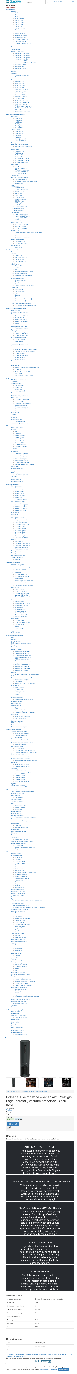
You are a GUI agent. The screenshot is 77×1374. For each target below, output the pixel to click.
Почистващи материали (18, 831)
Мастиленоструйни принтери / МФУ (22, 743)
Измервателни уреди (21, 827)
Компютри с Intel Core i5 (22, 55)
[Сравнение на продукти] (73, 1)
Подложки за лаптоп (21, 39)
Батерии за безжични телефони (25, 847)
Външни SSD (15, 587)
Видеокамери (15, 310)
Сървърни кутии (20, 711)
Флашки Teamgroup (21, 617)
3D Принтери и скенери (18, 785)
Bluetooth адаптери (17, 468)
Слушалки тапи (20, 411)
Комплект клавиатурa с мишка (24, 464)
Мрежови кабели (16, 1032)
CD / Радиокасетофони (18, 380)
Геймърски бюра (16, 551)
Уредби (13, 414)
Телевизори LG (19, 318)
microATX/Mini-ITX (20, 141)
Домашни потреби (17, 961)
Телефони (14, 287)
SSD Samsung (19, 197)
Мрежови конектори (21, 1034)
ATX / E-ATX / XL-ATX (21, 224)
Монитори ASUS (20, 85)
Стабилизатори (16, 811)
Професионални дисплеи (19, 326)
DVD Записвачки (20, 241)
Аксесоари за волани (21, 549)
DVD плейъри (19, 341)
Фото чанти (18, 373)
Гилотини (14, 835)
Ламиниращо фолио (21, 839)
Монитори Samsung (21, 97)
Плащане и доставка (12, 1354)
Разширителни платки (18, 143)
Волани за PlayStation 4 (22, 545)
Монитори (14, 80)
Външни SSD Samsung (22, 593)
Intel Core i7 (18, 120)
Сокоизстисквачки (20, 882)
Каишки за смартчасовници (23, 275)
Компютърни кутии (17, 223)
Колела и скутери (20, 937)
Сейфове (14, 1005)
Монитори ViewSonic (21, 89)
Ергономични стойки (21, 348)
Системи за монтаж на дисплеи (25, 351)
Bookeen (17, 268)
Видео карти (15, 149)
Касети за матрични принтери (24, 756)
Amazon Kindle (19, 266)
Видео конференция (21, 475)
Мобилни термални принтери (20, 759)
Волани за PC (19, 541)
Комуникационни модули (19, 727)
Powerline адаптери (17, 721)
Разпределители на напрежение (25, 683)
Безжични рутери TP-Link (23, 657)
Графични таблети (17, 481)
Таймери (14, 959)
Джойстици (14, 514)
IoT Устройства (15, 641)
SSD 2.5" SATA (19, 188)
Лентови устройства (17, 564)
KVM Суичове (15, 1012)
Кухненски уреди (16, 855)
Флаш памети (15, 600)
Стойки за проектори (21, 335)
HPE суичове (19, 689)
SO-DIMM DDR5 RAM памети (24, 172)
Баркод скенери (16, 819)
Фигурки (17, 559)
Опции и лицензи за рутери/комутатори (27, 674)
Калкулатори (15, 829)
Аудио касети (15, 631)
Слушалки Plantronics (21, 538)
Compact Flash (19, 620)
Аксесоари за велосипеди (19, 995)
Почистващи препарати (18, 1001)
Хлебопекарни (19, 887)
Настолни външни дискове (23, 584)
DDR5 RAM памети (21, 168)
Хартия (13, 783)
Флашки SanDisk (20, 613)
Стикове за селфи (20, 280)
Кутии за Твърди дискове (22, 582)
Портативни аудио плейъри (19, 396)
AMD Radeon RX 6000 (22, 159)
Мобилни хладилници (18, 891)
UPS (12, 804)
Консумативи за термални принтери (26, 760)
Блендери (18, 859)
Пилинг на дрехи (20, 920)
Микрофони (15, 412)
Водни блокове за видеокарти (24, 146)
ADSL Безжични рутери (22, 659)
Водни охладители (21, 179)
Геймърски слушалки (21, 407)
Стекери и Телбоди (17, 801)
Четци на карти (19, 628)
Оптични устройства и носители (21, 566)
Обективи (18, 369)
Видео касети (15, 633)
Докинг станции (20, 34)
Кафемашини (19, 869)
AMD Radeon (19, 153)
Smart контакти (19, 797)
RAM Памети (15, 164)
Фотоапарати (15, 365)
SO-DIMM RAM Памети (22, 174)
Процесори (14, 116)
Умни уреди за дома (17, 903)
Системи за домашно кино (19, 344)
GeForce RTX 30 (20, 157)
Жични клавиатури (21, 459)
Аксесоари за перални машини (21, 974)
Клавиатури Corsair (21, 457)
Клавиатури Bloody (21, 455)
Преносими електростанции (20, 899)
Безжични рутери (16, 649)
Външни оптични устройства (24, 568)
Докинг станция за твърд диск (24, 580)
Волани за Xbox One (21, 547)
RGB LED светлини (21, 228)
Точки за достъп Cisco (22, 666)
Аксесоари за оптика (21, 945)
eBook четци (15, 264)
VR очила (14, 476)
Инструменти (15, 823)
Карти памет (15, 618)
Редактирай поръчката (13, 1356)
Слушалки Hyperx (20, 532)
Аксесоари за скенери (22, 781)
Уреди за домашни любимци (20, 905)
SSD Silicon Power (20, 199)
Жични (17, 431)
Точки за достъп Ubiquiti (22, 665)
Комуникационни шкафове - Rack (21, 678)
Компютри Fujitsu (20, 65)
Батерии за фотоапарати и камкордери (27, 367)
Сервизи (21, 1354)
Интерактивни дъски (17, 815)
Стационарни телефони (18, 843)
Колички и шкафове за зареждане (21, 252)
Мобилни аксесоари (17, 278)
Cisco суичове (19, 687)
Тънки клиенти (15, 49)
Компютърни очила (17, 428)
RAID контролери (20, 709)
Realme (17, 297)
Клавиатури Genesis (21, 508)
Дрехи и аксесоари (17, 557)
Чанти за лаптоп (20, 45)
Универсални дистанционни (20, 312)
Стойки (13, 346)
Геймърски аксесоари (18, 555)
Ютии (16, 932)
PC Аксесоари (15, 245)
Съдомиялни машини (21, 884)
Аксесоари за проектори (22, 332)
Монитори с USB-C (21, 104)
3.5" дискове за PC (21, 574)
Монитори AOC (20, 83)
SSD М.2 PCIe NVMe (21, 190)
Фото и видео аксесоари (22, 371)
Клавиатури (14, 451)
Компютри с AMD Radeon (23, 61)
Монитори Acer (19, 81)
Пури (16, 957)
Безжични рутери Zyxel (22, 653)
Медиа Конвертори (17, 647)
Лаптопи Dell (19, 24)
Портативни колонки (17, 393)
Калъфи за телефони (21, 301)
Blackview (18, 295)
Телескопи (18, 950)
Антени (17, 323)
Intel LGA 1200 (19, 133)
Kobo (16, 270)
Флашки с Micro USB (21, 605)
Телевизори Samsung (21, 316)
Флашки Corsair (20, 609)
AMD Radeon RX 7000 (22, 160)
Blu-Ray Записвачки (21, 243)
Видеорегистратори (21, 989)
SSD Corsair (18, 195)
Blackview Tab (19, 259)
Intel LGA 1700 (19, 131)
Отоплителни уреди (17, 895)
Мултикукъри (19, 880)
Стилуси (17, 282)
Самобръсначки (20, 926)
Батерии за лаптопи (21, 32)
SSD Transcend (19, 201)
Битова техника (15, 1091)
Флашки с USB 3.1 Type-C (23, 603)
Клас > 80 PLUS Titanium (22, 218)
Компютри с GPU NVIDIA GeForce (25, 63)
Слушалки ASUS (20, 526)
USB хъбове (15, 466)
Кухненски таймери (21, 874)
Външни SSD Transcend (22, 597)
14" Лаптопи (19, 15)
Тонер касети (19, 737)
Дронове (17, 935)
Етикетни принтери (17, 746)
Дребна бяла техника (18, 911)
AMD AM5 (18, 137)
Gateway (14, 639)
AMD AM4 (18, 135)
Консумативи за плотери (22, 766)
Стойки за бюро (20, 353)
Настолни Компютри (17, 51)
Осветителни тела (17, 953)
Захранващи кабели (17, 1026)
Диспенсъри (19, 865)
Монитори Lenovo (20, 91)
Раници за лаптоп (20, 41)
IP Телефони (19, 845)
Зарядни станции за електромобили (22, 791)
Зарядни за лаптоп (21, 35)
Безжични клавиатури (21, 460)
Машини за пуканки (21, 876)
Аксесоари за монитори (22, 112)
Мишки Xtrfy (18, 497)
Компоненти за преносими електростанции (28, 901)
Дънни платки (15, 129)
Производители (43, 1354)
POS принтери (19, 748)
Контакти (23, 1356)
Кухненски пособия (21, 964)
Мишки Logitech (20, 435)
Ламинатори (15, 838)
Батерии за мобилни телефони (24, 299)
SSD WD (17, 205)
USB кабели (15, 1013)
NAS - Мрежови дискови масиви (21, 643)
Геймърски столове (17, 553)
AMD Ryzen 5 (19, 124)
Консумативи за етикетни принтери (26, 752)
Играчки (13, 1007)
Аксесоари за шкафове (22, 680)
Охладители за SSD (21, 207)
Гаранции (14, 71)
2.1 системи (18, 387)
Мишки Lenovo (19, 443)
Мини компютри (16, 47)
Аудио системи (16, 383)
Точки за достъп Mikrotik (22, 668)
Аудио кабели (15, 1019)
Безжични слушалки (21, 523)
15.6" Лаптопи (19, 17)
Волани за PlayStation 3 (22, 543)
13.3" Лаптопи (19, 13)
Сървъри (14, 707)
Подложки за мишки (21, 446)
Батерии (14, 976)
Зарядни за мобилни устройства (21, 303)
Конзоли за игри (16, 361)
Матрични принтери (17, 754)
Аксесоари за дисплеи (22, 328)
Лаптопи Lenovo (20, 28)
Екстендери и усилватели (19, 1024)
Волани (13, 539)
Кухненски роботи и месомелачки (25, 872)
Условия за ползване (31, 1354)
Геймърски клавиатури (22, 462)
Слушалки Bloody (20, 528)
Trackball (14, 448)
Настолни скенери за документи (25, 772)
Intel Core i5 (18, 118)
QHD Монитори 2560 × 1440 (23, 108)
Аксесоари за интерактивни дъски (25, 817)
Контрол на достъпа (17, 793)
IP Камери (14, 714)
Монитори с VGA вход (22, 100)
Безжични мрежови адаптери (24, 699)
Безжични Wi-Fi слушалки (23, 403)
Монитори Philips (20, 95)
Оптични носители (20, 570)
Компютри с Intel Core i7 (22, 57)
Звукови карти (15, 176)
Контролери (15, 512)
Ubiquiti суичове (20, 693)
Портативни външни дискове (24, 586)
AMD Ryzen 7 (19, 126)
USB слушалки (19, 521)
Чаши (16, 970)
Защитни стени (16, 705)
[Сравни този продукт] (9, 1127)
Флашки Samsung (20, 611)
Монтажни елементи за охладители (26, 181)
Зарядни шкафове (17, 645)
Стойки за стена (20, 357)
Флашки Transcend (21, 615)
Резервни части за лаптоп (23, 43)
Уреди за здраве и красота (19, 909)
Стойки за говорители (21, 355)
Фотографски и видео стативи (24, 375)
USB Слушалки (19, 401)
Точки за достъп (16, 663)
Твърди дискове (16, 572)
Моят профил (62, 1354)
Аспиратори (18, 857)
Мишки (13, 429)
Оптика (13, 943)
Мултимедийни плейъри (18, 337)
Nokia (16, 293)
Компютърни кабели (17, 1030)
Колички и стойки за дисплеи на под (26, 349)
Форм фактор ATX (20, 139)
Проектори (14, 330)
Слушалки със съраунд (22, 524)
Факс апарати (15, 741)
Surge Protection (16, 813)
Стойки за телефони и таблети (24, 286)
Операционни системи (22, 77)
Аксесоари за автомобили (19, 987)
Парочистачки (15, 897)
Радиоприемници (16, 419)
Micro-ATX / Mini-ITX (21, 226)
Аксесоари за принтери (22, 733)
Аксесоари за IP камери (22, 716)
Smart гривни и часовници (19, 273)
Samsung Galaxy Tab (21, 257)
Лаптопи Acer (19, 20)
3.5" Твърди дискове (17, 208)
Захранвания (15, 212)
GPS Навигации (20, 993)
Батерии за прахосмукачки (23, 985)
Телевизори (15, 314)
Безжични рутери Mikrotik (23, 655)
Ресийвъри (18, 991)
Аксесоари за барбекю (18, 939)
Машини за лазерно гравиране (20, 739)
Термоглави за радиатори (19, 1003)
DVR (12, 637)
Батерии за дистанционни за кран (25, 978)
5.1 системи (18, 389)
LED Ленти (18, 247)
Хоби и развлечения (17, 933)
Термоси (17, 968)
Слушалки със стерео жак (23, 519)
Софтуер (14, 73)
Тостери (17, 886)
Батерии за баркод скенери (23, 821)
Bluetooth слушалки (21, 405)
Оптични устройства (17, 239)
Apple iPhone (19, 289)
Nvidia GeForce (19, 151)
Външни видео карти (21, 162)
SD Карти (18, 626)
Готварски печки (20, 861)
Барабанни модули (21, 735)
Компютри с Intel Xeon (22, 59)
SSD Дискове (15, 186)
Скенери (14, 768)
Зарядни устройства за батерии (25, 981)
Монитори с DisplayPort (22, 102)
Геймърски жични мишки (22, 488)
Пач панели (18, 681)
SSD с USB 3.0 (19, 589)
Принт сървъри (16, 703)
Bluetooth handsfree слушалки (24, 409)
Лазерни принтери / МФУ (19, 731)
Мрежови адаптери (17, 697)
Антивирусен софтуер (22, 75)
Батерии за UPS (20, 807)
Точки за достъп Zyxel (21, 670)
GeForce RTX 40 (20, 155)
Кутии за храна (19, 963)
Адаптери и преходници (18, 1015)
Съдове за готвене (21, 966)
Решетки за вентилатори (22, 236)
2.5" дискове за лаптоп (22, 576)
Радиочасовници (20, 421)
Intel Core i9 (18, 122)
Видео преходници (21, 1017)
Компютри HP (19, 66)
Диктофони (14, 381)
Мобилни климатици (17, 889)
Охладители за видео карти (19, 144)
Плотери (14, 762)
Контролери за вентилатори (23, 234)
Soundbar (14, 417)
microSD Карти (19, 624)
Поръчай (13, 1124)
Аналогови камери (20, 718)
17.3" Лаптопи (19, 18)
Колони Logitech (20, 391)
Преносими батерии (21, 983)
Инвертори (18, 809)
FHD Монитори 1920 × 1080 (23, 106)
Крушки (17, 955)
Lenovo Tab (18, 255)
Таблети (13, 254)
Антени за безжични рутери (23, 661)
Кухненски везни (20, 870)
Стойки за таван (20, 359)
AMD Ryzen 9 (19, 128)
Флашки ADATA (19, 607)
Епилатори (18, 917)
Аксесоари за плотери (22, 764)
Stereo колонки (19, 385)
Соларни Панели (16, 799)
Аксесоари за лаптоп (21, 30)
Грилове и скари (20, 863)
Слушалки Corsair (20, 530)
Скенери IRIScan (20, 779)
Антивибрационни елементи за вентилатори (28, 232)
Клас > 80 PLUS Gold (21, 214)
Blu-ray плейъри (20, 339)
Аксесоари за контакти (18, 972)
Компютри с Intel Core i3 (22, 53)
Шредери (14, 833)
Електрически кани (21, 867)
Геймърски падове (21, 499)
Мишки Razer (19, 439)
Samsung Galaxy (20, 291)
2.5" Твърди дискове (17, 210)
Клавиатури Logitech (21, 453)
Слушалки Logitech (21, 536)
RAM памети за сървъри (22, 170)
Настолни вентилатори (18, 893)
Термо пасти (19, 183)
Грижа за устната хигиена (23, 915)
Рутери (13, 672)
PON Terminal (15, 723)
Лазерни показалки (17, 471)
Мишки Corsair (19, 441)
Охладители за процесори (19, 177)
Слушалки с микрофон (22, 399)
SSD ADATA (18, 193)
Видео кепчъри (16, 479)
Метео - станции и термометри (21, 999)
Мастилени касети (20, 744)
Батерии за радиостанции (23, 980)
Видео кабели (15, 1022)
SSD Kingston (19, 203)
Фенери (17, 930)
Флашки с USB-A (20, 602)
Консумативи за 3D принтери (24, 787)
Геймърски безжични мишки (23, 490)
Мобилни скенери (20, 770)
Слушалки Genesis (21, 534)
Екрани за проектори (21, 333)
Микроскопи (19, 949)
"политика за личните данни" (49, 1369)
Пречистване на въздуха (22, 924)
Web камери (15, 473)
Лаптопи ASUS (19, 22)
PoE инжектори (16, 725)
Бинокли (17, 947)
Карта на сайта (52, 1354)
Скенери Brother (20, 774)
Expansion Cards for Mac (22, 622)
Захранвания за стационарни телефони (27, 849)
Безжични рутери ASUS (22, 651)
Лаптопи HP (18, 26)
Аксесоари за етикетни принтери (25, 750)
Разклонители (15, 795)
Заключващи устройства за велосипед (27, 996)
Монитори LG (19, 93)
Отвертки (18, 825)
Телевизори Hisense (21, 321)
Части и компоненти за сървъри (25, 712)
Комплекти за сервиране (19, 941)
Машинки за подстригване (23, 918)
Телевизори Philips (21, 319)
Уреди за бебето (20, 928)
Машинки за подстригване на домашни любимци (30, 907)
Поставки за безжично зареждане (25, 305)
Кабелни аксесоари (17, 1028)
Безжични (18, 433)
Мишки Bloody (19, 437)
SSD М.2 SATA (19, 191)
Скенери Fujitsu (20, 777)
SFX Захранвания (20, 220)
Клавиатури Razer (20, 510)
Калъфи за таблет (20, 261)
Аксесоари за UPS (20, 806)
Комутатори (15, 685)
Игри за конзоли (20, 363)
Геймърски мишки (20, 444)
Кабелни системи (16, 676)
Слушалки (14, 397)
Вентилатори (15, 230)
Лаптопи (14, 11)
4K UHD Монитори (20, 110)
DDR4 (17, 166)
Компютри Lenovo (20, 68)
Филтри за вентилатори (22, 238)
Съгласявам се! (63, 1369)
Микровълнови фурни (22, 878)
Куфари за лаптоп (20, 37)
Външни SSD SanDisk (21, 595)
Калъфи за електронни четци (24, 271)
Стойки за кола (19, 284)
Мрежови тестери (16, 701)
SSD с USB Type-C (20, 591)
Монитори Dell (19, 87)
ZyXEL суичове (19, 695)
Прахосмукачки (20, 922)
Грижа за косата (20, 913)
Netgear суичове (20, 691)
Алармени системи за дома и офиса (22, 841)
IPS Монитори (19, 98)
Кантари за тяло (16, 854)
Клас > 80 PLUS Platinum (22, 216)
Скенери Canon (20, 775)
